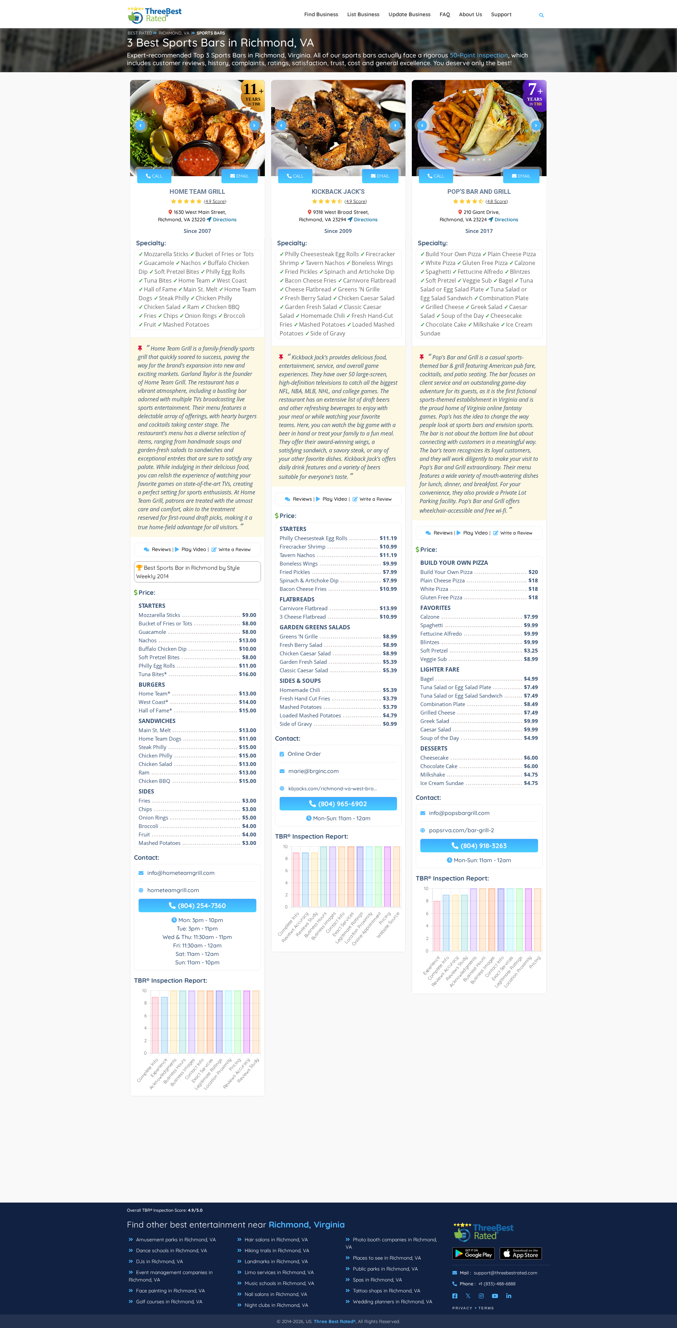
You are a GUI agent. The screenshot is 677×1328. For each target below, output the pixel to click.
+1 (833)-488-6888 (497, 1283)
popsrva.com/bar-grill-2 (461, 830)
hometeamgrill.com (173, 890)
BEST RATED (140, 33)
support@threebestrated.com (505, 1273)
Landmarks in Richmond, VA (275, 1261)
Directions (224, 219)
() (215, 201)
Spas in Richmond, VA (377, 1280)
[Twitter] (468, 1296)
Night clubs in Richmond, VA (275, 1305)
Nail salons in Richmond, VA (275, 1294)
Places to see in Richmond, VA (386, 1258)
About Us (470, 14)
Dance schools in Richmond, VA (171, 1250)
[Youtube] (495, 1296)
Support (501, 14)
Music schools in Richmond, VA (278, 1283)
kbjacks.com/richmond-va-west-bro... (332, 788)
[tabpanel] (197, 128)
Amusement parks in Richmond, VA (175, 1239)
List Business (363, 14)
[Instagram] (481, 1296)
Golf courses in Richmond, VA (168, 1301)
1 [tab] (185, 160)
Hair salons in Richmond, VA (275, 1239)
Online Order (304, 753)
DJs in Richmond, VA (159, 1261)
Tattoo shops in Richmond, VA (386, 1290)
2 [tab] (191, 160)
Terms (486, 1308)
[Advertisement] (338, 1153)
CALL (157, 176)
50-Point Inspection (479, 55)
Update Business (410, 14)
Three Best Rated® (334, 1321)
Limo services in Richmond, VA (278, 1272)
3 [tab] (197, 160)
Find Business (321, 14)
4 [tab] (202, 160)
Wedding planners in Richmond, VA (392, 1301)
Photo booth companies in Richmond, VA (391, 1243)
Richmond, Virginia (307, 1224)
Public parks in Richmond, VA (385, 1269)
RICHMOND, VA (174, 33)
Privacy (462, 1308)
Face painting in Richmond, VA (170, 1290)
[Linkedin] (508, 1296)
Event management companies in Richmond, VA (171, 1276)
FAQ (445, 14)
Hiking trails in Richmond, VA (276, 1250)
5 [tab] (208, 160)
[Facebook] (454, 1296)
